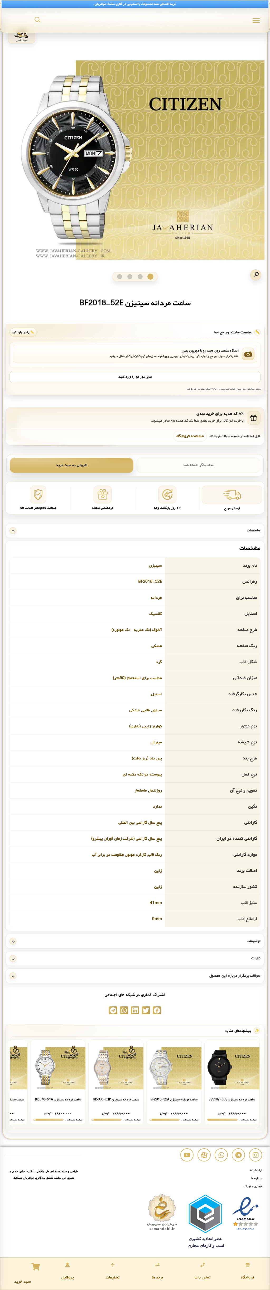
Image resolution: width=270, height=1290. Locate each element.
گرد (159, 662)
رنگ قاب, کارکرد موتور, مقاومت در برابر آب (127, 855)
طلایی (146, 710)
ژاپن (158, 871)
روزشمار (155, 790)
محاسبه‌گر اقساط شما (199, 465)
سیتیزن (155, 565)
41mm (156, 903)
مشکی (156, 646)
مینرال (156, 742)
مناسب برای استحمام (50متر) (137, 678)
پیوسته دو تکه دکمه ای (142, 774)
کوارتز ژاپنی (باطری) (145, 726)
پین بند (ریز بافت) (147, 758)
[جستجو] (37, 19)
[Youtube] (187, 1155)
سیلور (157, 710)
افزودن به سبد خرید (72, 465)
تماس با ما (202, 1277)
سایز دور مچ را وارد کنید (135, 376)
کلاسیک (155, 614)
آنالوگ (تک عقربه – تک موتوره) (137, 630)
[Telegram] (238, 1155)
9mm (157, 919)
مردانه (156, 598)
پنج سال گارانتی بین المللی (140, 822)
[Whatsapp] (221, 1155)
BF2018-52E (150, 582)
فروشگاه (247, 1277)
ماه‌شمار (140, 790)
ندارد (157, 806)
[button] (255, 274)
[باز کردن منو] (256, 20)
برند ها (157, 1277)
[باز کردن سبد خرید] (35, 1267)
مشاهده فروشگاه (190, 436)
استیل (156, 694)
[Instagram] (255, 1155)
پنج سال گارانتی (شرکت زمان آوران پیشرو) (126, 839)
